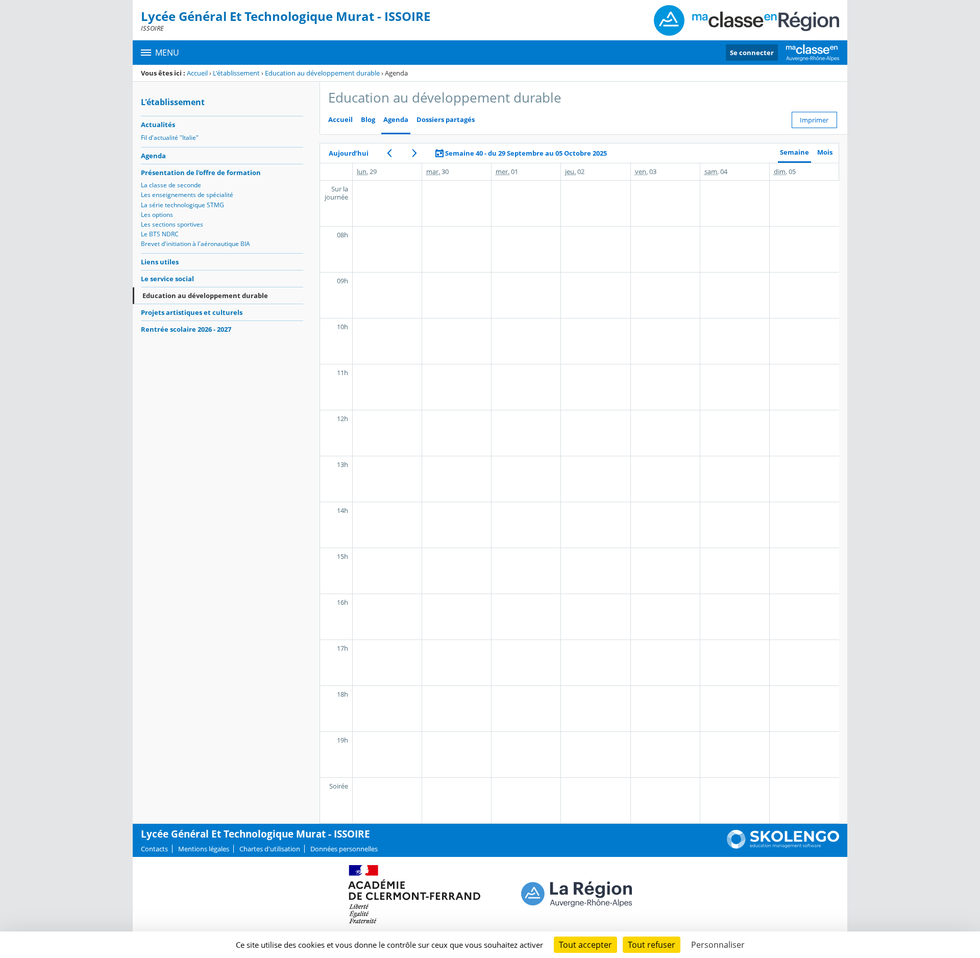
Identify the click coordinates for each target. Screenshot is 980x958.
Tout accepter (585, 944)
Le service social (167, 278)
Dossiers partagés (445, 119)
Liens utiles (160, 261)
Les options (157, 214)
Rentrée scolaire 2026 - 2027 (186, 329)
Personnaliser (718, 944)
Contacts (154, 849)
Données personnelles (344, 849)
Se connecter (752, 52)
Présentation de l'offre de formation (201, 172)
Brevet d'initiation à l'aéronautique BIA (195, 243)
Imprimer (814, 120)
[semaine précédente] (389, 153)
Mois (824, 152)
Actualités (158, 124)
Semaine (794, 152)
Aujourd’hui (349, 153)
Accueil (197, 73)
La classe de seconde (171, 185)
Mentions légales (203, 849)
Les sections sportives (172, 224)
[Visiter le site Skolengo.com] (783, 846)
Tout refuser (651, 944)
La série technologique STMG (182, 205)
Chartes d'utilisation (269, 849)
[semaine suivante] (414, 153)
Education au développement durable (322, 73)
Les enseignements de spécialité (187, 194)
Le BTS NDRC (160, 234)
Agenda (153, 155)
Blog (368, 119)
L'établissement (236, 73)
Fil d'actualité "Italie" (170, 137)
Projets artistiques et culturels (191, 312)
